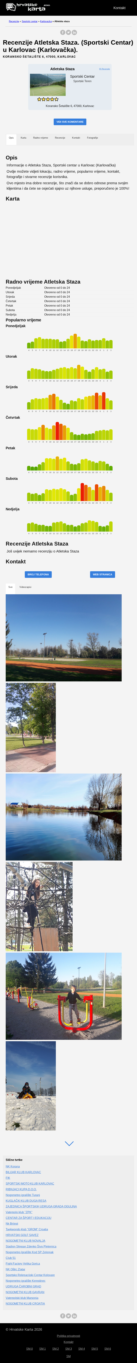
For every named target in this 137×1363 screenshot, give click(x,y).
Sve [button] (10, 587)
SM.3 (68, 1348)
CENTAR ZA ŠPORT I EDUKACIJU (28, 1217)
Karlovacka (46, 21)
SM (68, 1356)
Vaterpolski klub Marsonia (22, 1297)
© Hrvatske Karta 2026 (24, 1329)
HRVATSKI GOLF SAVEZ (22, 1235)
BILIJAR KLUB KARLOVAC (23, 1172)
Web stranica (102, 574)
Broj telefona (38, 574)
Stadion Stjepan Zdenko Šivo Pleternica (31, 1246)
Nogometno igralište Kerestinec (25, 1280)
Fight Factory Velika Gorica (23, 1263)
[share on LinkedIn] (74, 34)
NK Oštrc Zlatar (15, 1269)
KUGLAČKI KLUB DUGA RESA (26, 1200)
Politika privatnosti (68, 1335)
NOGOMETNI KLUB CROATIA (25, 1303)
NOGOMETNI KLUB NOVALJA (25, 1240)
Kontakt (119, 8)
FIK (8, 1177)
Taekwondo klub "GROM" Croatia (27, 1229)
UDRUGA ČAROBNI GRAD (23, 1286)
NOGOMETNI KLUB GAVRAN (25, 1292)
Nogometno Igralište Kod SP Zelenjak (30, 1252)
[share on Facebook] (63, 34)
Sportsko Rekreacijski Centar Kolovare (30, 1275)
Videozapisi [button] (25, 587)
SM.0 (29, 1348)
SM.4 (81, 1348)
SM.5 (94, 1348)
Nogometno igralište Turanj (23, 1195)
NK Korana (13, 1166)
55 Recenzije (104, 69)
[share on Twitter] (68, 34)
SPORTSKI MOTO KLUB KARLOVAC (30, 1183)
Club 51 (11, 1257)
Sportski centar (29, 21)
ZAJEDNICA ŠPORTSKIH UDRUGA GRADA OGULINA (41, 1206)
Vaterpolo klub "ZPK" (19, 1212)
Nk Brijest (12, 1223)
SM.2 (55, 1348)
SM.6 (107, 1348)
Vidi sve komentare (70, 121)
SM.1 (42, 1348)
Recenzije (14, 21)
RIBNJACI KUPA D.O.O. (21, 1189)
